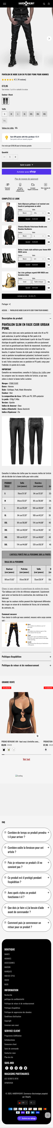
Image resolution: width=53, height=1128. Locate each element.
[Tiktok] (20, 1068)
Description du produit (12, 318)
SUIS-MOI (9, 1062)
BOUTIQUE (9, 949)
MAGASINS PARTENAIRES (16, 1073)
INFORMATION (11, 990)
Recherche (8, 994)
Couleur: (20, 210)
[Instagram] (11, 1068)
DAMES (7, 954)
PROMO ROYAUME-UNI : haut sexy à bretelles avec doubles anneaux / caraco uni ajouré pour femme (19, 741)
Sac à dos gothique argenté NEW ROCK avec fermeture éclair (33, 273)
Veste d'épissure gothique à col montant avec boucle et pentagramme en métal (33, 205)
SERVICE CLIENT (12, 1030)
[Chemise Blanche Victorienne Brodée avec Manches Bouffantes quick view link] (49, 242)
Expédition (13, 89)
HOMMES (7, 958)
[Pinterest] (16, 1068)
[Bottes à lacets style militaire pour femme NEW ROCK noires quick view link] (49, 265)
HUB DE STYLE (9, 975)
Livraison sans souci (11, 1025)
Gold (24, 282)
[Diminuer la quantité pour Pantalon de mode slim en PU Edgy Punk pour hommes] (4, 156)
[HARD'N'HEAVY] (26, 3)
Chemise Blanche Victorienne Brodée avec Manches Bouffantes (32, 227)
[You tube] (25, 1068)
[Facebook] (6, 1068)
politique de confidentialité (14, 999)
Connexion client (10, 1044)
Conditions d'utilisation (12, 1016)
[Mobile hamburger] (4, 3)
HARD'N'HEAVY (17, 1093)
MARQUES (8, 971)
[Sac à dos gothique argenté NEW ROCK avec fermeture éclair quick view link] (49, 288)
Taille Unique (38, 282)
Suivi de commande (11, 1048)
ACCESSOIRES (9, 962)
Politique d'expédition (11, 656)
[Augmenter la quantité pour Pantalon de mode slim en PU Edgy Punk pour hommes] (15, 156)
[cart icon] (48, 3)
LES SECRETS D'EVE (11, 1078)
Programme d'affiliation (12, 1035)
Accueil (5, 310)
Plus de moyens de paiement (26, 178)
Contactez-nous (10, 1052)
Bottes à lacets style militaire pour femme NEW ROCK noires (34, 250)
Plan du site (8, 1057)
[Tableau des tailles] (49, 213)
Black (24, 213)
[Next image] (49, 38)
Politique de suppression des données (18, 1012)
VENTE (6, 980)
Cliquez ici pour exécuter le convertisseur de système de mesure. (25, 588)
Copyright (7, 1020)
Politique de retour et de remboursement (20, 665)
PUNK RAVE (13, 383)
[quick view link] (37, 736)
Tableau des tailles (39, 372)
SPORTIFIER (8, 1082)
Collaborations (9, 1039)
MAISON (7, 967)
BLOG (6, 984)
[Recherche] (44, 3)
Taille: (33, 210)
